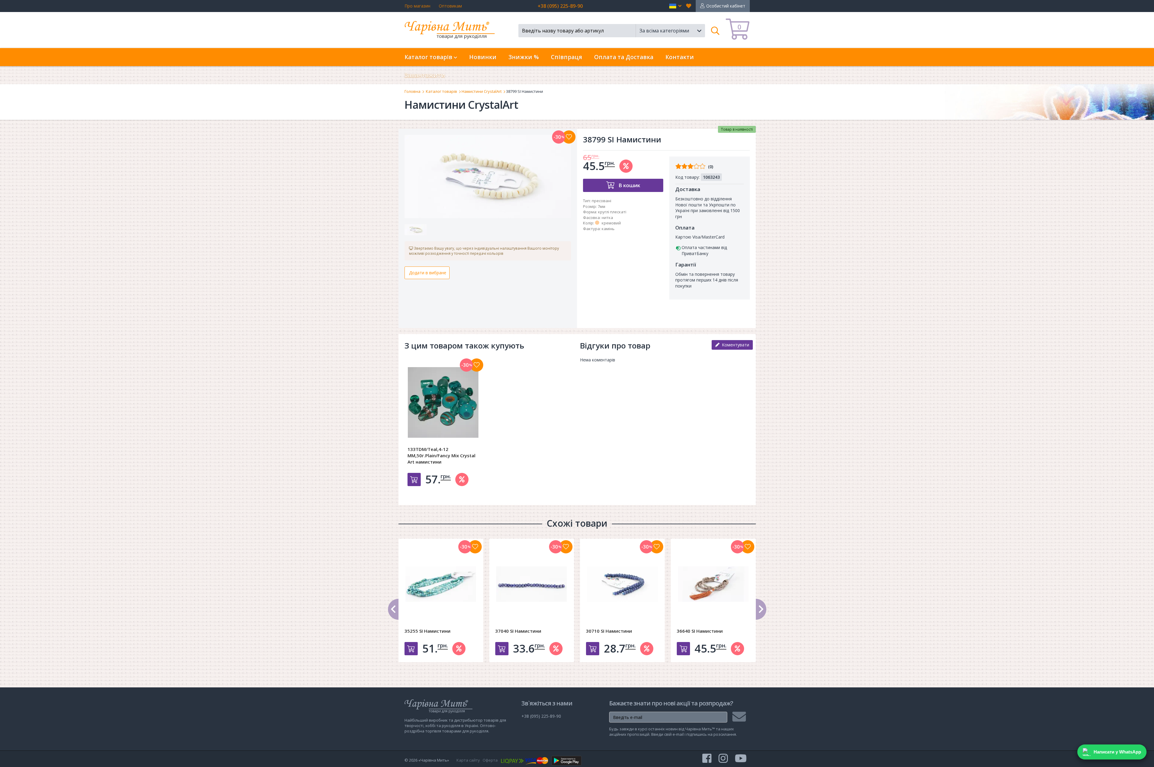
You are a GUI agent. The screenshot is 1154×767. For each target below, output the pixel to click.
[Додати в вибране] (568, 137)
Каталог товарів (441, 91)
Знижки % (523, 57)
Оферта (490, 760)
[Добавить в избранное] (476, 365)
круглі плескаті (612, 212)
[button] (675, 6)
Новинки (482, 57)
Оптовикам (450, 6)
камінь (608, 228)
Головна (412, 91)
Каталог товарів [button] (429, 57)
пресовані (601, 200)
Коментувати (734, 345)
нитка (607, 217)
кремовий (611, 223)
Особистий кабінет (725, 6)
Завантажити (425, 75)
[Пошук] (715, 30)
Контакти (679, 57)
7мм (601, 206)
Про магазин (417, 6)
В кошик (628, 185)
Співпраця (566, 57)
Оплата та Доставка (623, 57)
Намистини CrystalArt (482, 91)
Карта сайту (468, 760)
